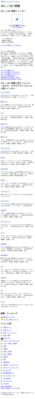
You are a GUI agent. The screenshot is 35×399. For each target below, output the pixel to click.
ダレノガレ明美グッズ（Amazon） (11, 45)
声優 (4, 346)
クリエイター (7, 370)
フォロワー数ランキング (10, 319)
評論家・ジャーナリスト (10, 365)
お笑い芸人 (6, 338)
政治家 (5, 357)
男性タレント (7, 327)
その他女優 (6, 378)
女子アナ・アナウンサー (10, 367)
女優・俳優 (6, 335)
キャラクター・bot (9, 375)
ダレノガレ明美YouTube (8, 75)
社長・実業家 (7, 354)
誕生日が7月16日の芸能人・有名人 (11, 79)
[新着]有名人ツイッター (8, 317)
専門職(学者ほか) (8, 373)
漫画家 (5, 349)
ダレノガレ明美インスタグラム (10, 72)
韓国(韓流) (6, 362)
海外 (4, 359)
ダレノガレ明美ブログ (7, 70)
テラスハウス (7, 381)
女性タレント (7, 330)
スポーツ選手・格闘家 (10, 343)
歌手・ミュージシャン (10, 332)
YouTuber (6, 383)
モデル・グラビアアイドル (11, 340)
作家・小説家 (7, 351)
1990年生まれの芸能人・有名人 (10, 77)
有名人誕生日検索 (6, 386)
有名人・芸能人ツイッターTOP (10, 388)
